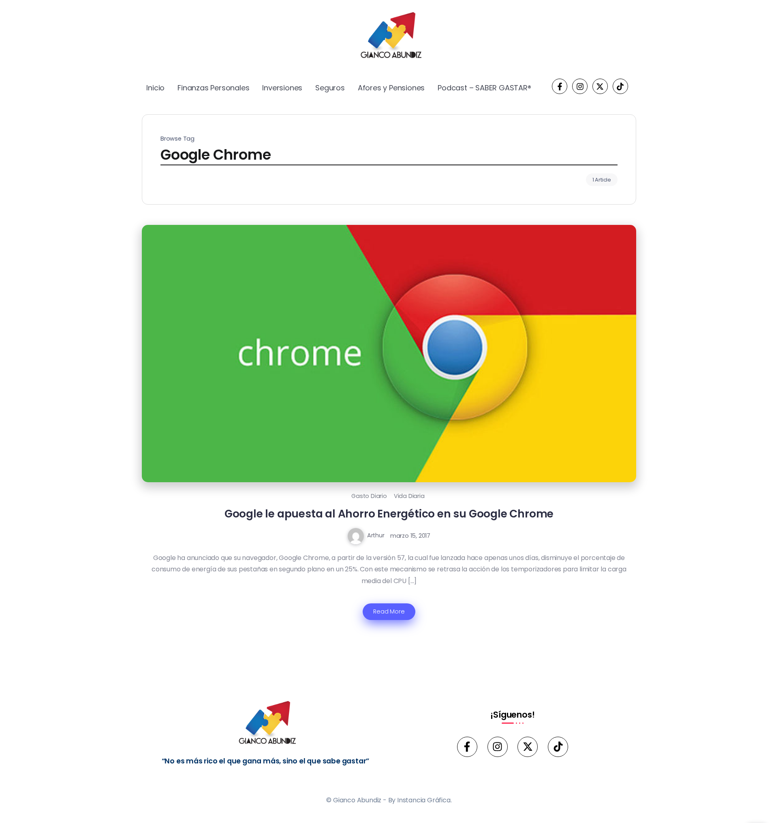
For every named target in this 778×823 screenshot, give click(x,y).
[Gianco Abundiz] (389, 36)
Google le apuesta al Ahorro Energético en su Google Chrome (389, 513)
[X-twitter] (600, 86)
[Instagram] (580, 86)
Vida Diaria (409, 496)
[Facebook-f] (559, 86)
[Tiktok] (620, 86)
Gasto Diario (369, 496)
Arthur (376, 535)
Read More (388, 611)
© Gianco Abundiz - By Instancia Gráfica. (388, 800)
